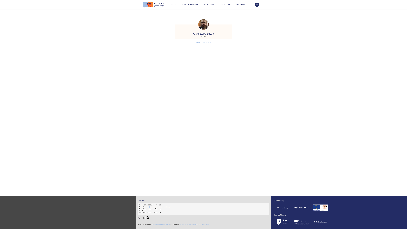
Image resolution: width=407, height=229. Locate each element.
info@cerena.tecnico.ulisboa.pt (158, 207)
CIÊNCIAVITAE (207, 42)
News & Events (227, 5)
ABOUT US (174, 5)
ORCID (198, 42)
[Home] (153, 5)
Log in (257, 5)
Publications (241, 5)
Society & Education (210, 5)
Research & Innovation (190, 5)
